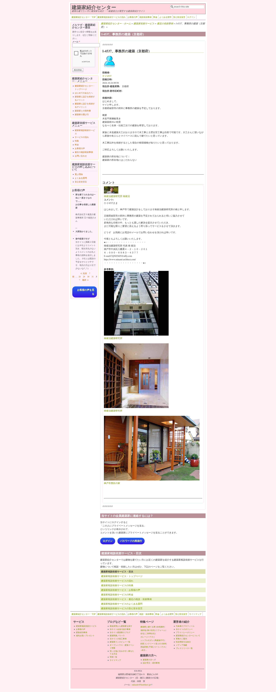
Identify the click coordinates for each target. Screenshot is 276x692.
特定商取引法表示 (183, 642)
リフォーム (160, 630)
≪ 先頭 (83, 273)
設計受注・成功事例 (151, 663)
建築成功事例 (81, 632)
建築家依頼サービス (144, 23)
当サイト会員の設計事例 (120, 629)
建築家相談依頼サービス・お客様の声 (120, 589)
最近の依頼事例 (165, 23)
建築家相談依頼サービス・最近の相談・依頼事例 (126, 599)
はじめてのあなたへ (84, 92)
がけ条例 (162, 643)
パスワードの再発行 (131, 541)
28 (80, 276)
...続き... (143, 650)
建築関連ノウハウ (117, 635)
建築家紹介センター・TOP (84, 17)
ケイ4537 (107, 75)
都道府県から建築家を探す (121, 626)
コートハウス (159, 647)
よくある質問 (165, 17)
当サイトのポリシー (184, 629)
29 (84, 276)
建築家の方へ (149, 659)
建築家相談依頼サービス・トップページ (121, 576)
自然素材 (160, 626)
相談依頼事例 (145, 17)
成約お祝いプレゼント (85, 635)
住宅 (142, 633)
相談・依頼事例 (146, 614)
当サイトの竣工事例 (118, 638)
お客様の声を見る (85, 292)
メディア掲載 (181, 645)
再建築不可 (159, 640)
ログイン (191, 17)
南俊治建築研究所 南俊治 (117, 196)
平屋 (151, 647)
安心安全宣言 (179, 17)
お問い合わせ (81, 155)
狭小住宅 (151, 630)
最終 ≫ (85, 279)
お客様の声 (133, 17)
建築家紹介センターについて (188, 635)
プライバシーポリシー (185, 632)
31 (93, 276)
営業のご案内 (181, 638)
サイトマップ (195, 614)
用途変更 (144, 647)
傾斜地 (143, 630)
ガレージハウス (147, 636)
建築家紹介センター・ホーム (116, 23)
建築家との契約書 (83, 110)
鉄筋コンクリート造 (148, 643)
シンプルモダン (147, 640)
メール (76, 41)
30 (88, 276)
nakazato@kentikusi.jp (142, 684)
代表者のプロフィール (185, 626)
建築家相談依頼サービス (86, 626)
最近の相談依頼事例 (84, 152)
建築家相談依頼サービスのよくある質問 (121, 603)
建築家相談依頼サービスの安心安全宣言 (121, 608)
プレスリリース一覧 (184, 648)
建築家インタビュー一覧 (120, 642)
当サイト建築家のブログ (120, 632)
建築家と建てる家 (147, 626)
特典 (77, 140)
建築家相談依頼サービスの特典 (117, 585)
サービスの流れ (82, 137)
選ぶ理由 (79, 174)
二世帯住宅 (150, 633)
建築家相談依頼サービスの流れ (111, 17)
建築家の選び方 (82, 114)
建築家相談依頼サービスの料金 (117, 594)
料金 (155, 17)
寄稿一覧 (113, 657)
